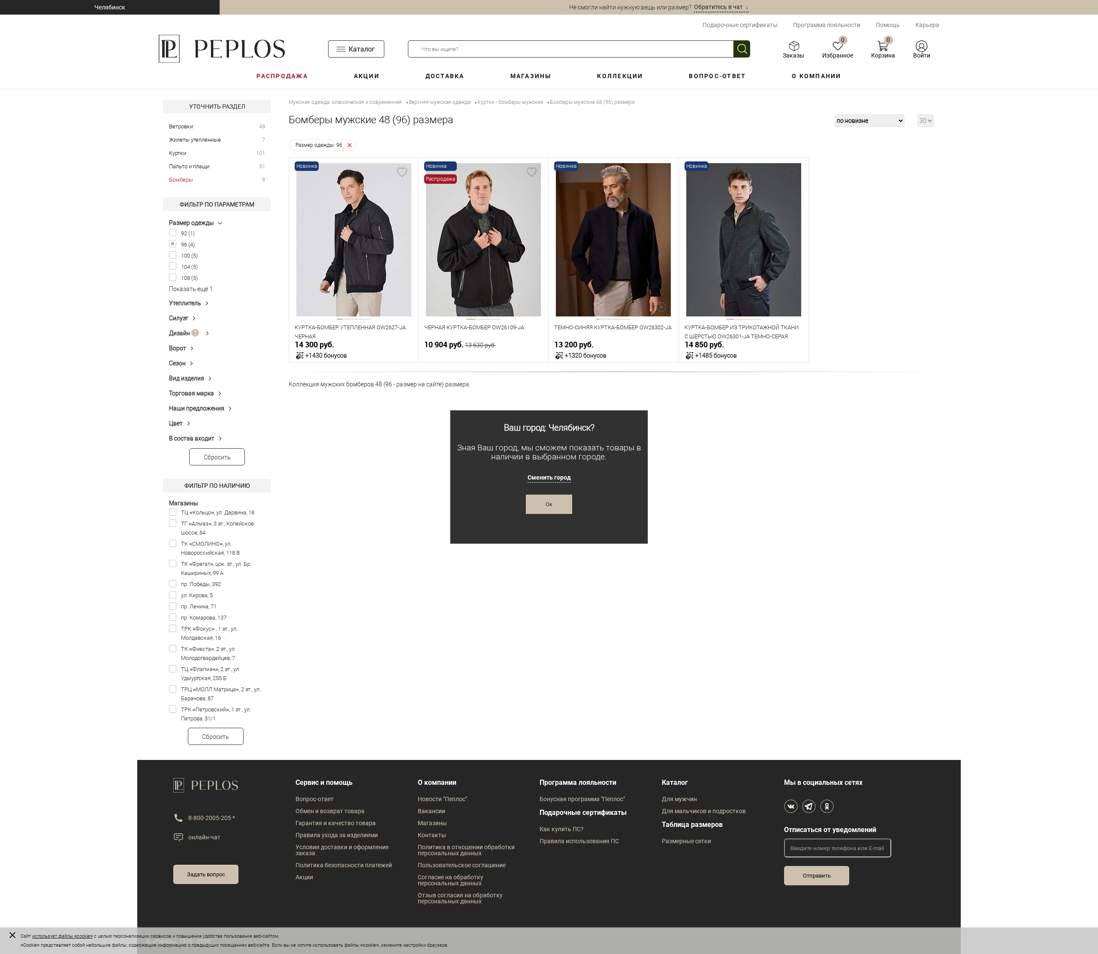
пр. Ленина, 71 (199, 606)
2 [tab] (345, 319)
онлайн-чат (204, 837)
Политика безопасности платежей (344, 865)
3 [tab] (350, 319)
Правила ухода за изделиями (337, 835)
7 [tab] (618, 319)
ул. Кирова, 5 (197, 595)
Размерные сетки (686, 841)
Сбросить (217, 457)
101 (260, 153)
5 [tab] (362, 319)
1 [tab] (339, 319)
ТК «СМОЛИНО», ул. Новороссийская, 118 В (210, 548)
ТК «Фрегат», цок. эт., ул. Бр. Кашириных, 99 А (216, 568)
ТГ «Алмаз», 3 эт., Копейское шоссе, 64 (217, 528)
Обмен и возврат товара (330, 811)
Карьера (927, 24)
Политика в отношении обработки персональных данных (466, 850)
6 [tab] (368, 319)
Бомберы (181, 179)
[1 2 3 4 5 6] (353, 240)
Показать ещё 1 (191, 289)
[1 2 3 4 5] (743, 240)
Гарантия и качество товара (336, 823)
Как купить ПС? (562, 829)
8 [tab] (622, 319)
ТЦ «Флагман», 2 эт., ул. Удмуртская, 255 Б (210, 673)
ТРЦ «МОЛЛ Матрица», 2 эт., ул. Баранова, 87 (221, 694)
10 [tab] (628, 319)
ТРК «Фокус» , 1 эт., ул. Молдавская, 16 (209, 633)
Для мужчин (679, 799)
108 (189, 278)
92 (188, 233)
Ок (549, 504)
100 (189, 255)
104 (189, 267)
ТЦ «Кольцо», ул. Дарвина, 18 (217, 512)
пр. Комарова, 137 (203, 617)
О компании (816, 76)
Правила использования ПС (579, 841)
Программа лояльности (826, 24)
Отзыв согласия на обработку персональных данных (460, 898)
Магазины (531, 76)
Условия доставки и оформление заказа (342, 850)
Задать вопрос (206, 874)
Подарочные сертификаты (740, 24)
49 (262, 126)
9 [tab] (625, 319)
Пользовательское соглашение (462, 865)
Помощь (888, 24)
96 (188, 244)
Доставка (445, 76)
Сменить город (549, 477)
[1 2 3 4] (483, 240)
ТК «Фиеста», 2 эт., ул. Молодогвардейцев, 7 (208, 653)
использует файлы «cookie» (62, 936)
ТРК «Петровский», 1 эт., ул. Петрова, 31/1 (216, 714)
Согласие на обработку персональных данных (450, 880)
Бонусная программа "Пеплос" (582, 799)
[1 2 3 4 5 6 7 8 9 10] (613, 240)
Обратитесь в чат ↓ (721, 6)
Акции (367, 76)
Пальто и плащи (189, 166)
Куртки (177, 153)
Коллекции (620, 76)
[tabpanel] (353, 239)
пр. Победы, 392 (201, 584)
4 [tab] (356, 319)
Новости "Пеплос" (442, 799)
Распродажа (282, 76)
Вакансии (431, 811)
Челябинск (109, 7)
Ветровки (181, 126)
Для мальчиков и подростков (704, 811)
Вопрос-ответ (717, 76)
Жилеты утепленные (195, 140)
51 (262, 166)
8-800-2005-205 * (211, 817)
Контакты (432, 835)
